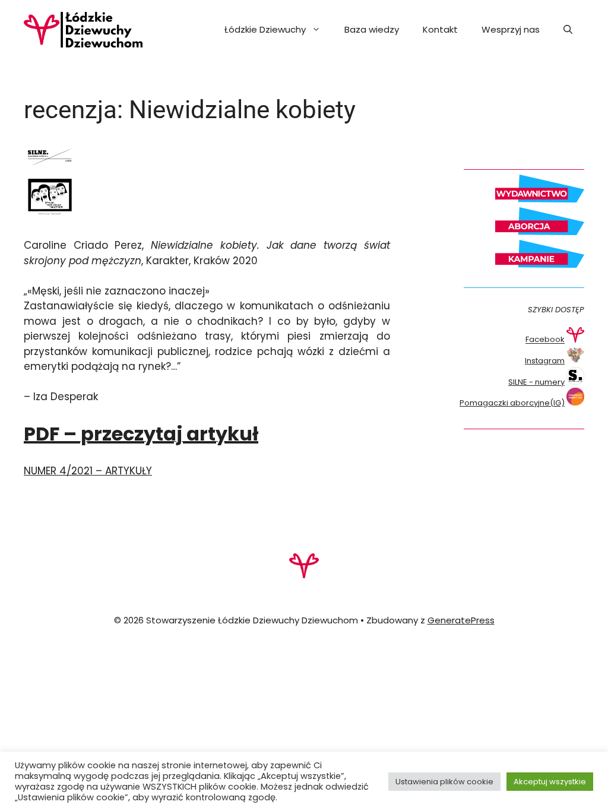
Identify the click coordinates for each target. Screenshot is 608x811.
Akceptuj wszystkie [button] (550, 781)
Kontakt (440, 29)
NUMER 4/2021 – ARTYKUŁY (88, 471)
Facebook (545, 340)
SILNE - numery (536, 382)
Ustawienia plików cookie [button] (444, 781)
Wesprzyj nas (511, 29)
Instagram (545, 360)
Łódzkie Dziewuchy (265, 29)
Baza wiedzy (371, 29)
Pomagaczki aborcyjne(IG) (512, 402)
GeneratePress (461, 620)
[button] (568, 29)
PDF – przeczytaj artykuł (141, 433)
